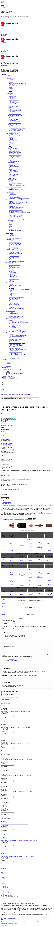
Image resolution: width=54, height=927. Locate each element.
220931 (11, 560)
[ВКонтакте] (1, 419)
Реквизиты (3, 878)
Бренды (2, 873)
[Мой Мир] (5, 419)
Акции (2, 872)
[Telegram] (4, 382)
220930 (30, 560)
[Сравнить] (1, 415)
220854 (22, 545)
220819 (30, 543)
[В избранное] (1, 414)
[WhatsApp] (11, 419)
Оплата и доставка (7, 503)
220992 (11, 550)
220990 (30, 550)
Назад (8, 75)
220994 (49, 550)
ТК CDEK (11, 659)
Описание (5, 500)
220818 (11, 543)
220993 (10, 580)
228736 (3, 606)
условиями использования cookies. (9, 923)
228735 (3, 603)
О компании (3, 874)
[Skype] (13, 419)
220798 (11, 594)
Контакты (3, 882)
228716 (3, 599)
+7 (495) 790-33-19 (5, 17)
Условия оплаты (4, 886)
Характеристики (7, 502)
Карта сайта (3, 918)
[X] (7, 419)
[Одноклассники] (3, 419)
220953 (22, 575)
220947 (49, 560)
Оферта (2, 919)
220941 (30, 539)
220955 (11, 574)
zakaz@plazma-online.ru (6, 11)
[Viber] (9, 419)
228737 (3, 610)
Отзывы (2, 877)
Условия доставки (5, 887)
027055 (3, 614)
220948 (11, 584)
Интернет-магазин (5, 868)
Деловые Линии (13, 660)
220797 (29, 593)
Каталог (2, 870)
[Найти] (2, 37)
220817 (10, 572)
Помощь (3, 883)
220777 (39, 546)
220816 (30, 547)
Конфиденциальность (12, 918)
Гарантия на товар (5, 888)
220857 (49, 543)
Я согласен (3, 925)
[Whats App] (4, 384)
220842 (39, 542)
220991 (30, 594)
